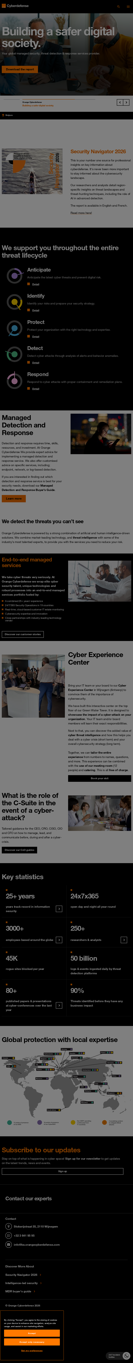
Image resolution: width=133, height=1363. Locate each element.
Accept (32, 1333)
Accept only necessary (31, 1342)
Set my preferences (31, 1350)
